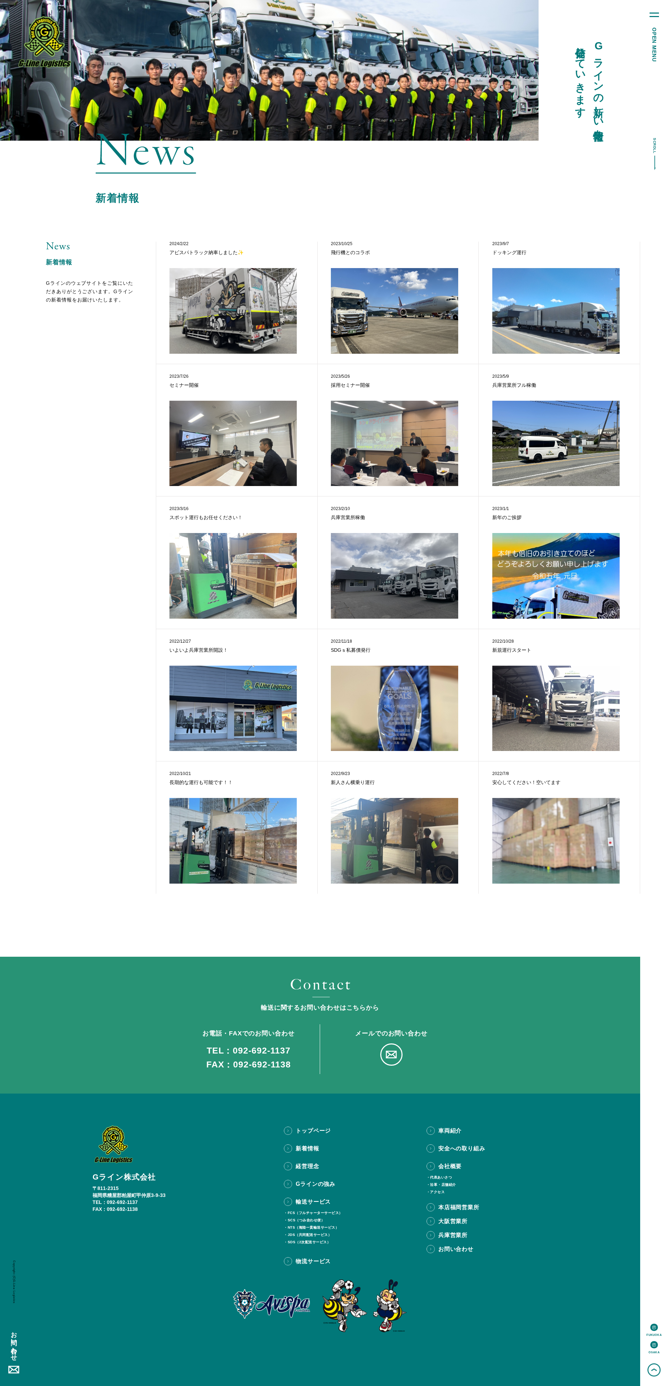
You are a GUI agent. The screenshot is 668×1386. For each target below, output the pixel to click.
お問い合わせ (13, 1343)
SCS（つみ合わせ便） (306, 1220)
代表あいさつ (441, 1177)
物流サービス (313, 1261)
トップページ (313, 1131)
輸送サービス (313, 1202)
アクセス (437, 1192)
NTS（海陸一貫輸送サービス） (313, 1227)
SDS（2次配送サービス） (309, 1242)
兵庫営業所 (453, 1235)
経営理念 (307, 1166)
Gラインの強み (315, 1184)
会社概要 (450, 1166)
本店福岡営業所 (458, 1207)
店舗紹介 (449, 1185)
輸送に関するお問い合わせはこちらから (320, 1007)
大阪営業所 (453, 1221)
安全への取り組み (461, 1148)
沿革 (433, 1185)
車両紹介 (450, 1131)
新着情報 (307, 1148)
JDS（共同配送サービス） (310, 1235)
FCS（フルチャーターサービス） (315, 1213)
